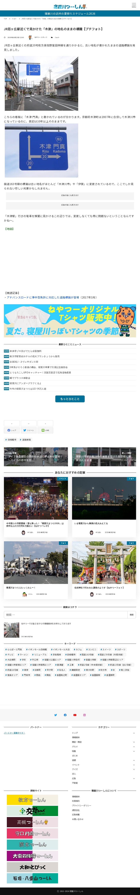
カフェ (79, 649)
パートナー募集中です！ (14, 732)
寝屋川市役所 (73, 659)
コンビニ (92, 649)
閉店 (38, 674)
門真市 (27, 674)
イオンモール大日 (61, 649)
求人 (74, 773)
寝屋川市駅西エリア (41, 664)
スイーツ (106, 649)
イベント (76, 764)
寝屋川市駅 (91, 659)
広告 (74, 778)
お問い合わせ (78, 819)
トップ (75, 732)
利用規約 (76, 800)
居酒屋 (60, 664)
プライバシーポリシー (81, 805)
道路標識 (26, 439)
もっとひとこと (70, 399)
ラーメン (24, 654)
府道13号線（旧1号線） (121, 664)
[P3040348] (41, 150)
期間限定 (76, 669)
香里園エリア (79, 674)
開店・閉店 (77, 741)
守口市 (35, 659)
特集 (74, 751)
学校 (24, 659)
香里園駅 (96, 674)
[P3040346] (41, 83)
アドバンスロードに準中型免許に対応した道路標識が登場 (43, 297)
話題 (74, 760)
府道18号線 (12, 669)
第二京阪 (125, 669)
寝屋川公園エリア (52, 659)
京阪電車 (57, 654)
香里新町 (110, 674)
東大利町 (90, 669)
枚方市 (103, 669)
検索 (132, 614)
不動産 (75, 782)
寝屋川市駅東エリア (16, 664)
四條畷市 (11, 439)
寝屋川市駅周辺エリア (112, 659)
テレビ (10, 654)
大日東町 (11, 659)
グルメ (75, 746)
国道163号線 (88, 654)
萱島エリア (12, 674)
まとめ (75, 755)
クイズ (75, 769)
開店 (48, 674)
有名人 (62, 669)
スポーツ (121, 649)
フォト (57, 37)
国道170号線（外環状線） (112, 654)
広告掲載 (76, 814)
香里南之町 (62, 674)
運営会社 (76, 810)
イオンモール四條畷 (37, 649)
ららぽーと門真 (14, 649)
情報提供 (76, 737)
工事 (71, 664)
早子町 (50, 669)
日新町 (37, 669)
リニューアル (40, 654)
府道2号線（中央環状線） (92, 664)
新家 (26, 669)
